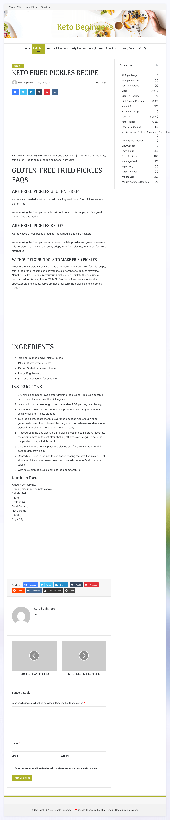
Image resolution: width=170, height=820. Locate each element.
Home (27, 48)
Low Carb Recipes (57, 48)
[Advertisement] (59, 128)
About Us (45, 7)
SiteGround (132, 810)
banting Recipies (130, 85)
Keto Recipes (128, 121)
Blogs (124, 90)
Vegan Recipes (129, 171)
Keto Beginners (25, 82)
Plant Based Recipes (132, 140)
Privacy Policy (15, 7)
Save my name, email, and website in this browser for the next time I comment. (56, 768)
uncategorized (129, 161)
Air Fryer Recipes (131, 80)
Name (16, 743)
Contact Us (31, 7)
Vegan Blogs (128, 166)
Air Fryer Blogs (129, 75)
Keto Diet (38, 48)
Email (16, 755)
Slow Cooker (128, 145)
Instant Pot (127, 106)
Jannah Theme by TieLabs (91, 810)
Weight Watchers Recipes (135, 182)
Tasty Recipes (78, 48)
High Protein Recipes (133, 101)
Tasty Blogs (128, 151)
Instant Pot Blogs (131, 111)
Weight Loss (96, 48)
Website (65, 755)
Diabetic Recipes (130, 96)
